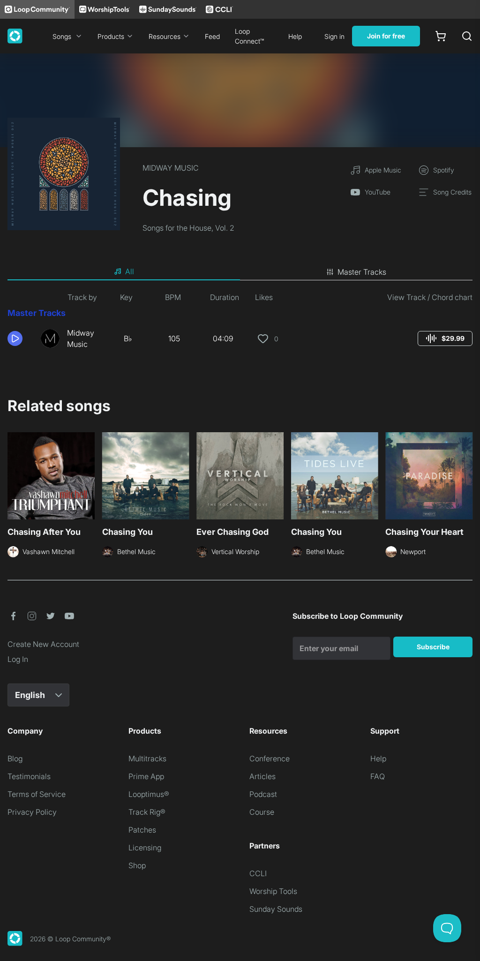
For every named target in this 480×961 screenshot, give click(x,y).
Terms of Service (37, 794)
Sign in (334, 36)
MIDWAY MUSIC (170, 168)
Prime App (146, 776)
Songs (61, 36)
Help (295, 36)
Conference (269, 758)
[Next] (467, 478)
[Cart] (440, 36)
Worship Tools (273, 891)
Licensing (144, 847)
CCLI (258, 873)
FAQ (377, 776)
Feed (212, 36)
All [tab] (129, 271)
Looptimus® (148, 794)
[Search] (466, 36)
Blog (15, 758)
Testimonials (29, 776)
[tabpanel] (240, 324)
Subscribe (433, 647)
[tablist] (240, 271)
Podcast (263, 794)
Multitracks (147, 758)
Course (261, 812)
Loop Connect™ (249, 36)
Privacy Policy (32, 812)
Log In (18, 659)
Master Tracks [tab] (362, 272)
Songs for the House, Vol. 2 (188, 228)
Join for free (386, 36)
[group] (445, 338)
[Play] (15, 338)
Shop (137, 865)
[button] (20, 338)
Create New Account (43, 644)
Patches (142, 829)
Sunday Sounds (275, 909)
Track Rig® (146, 812)
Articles (262, 776)
